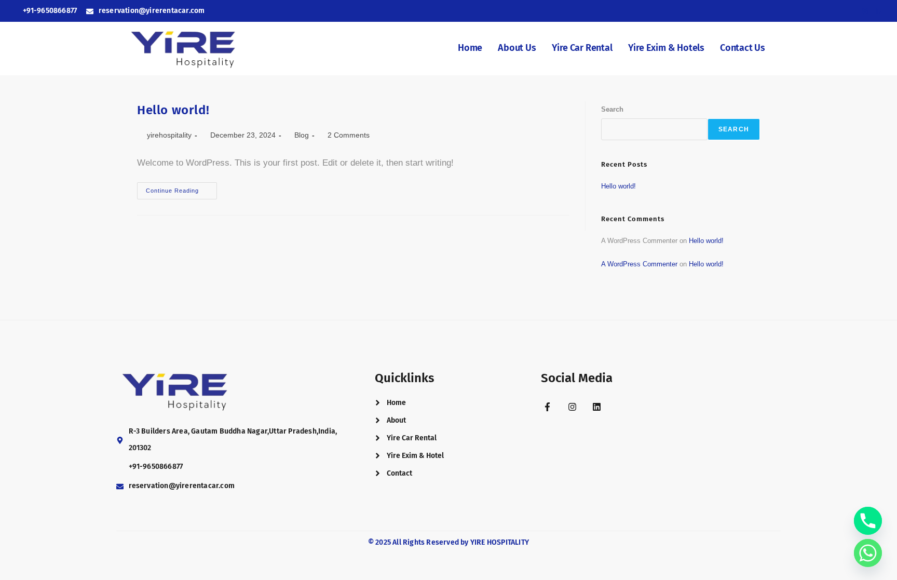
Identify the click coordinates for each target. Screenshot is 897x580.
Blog (301, 135)
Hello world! (173, 110)
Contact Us (742, 47)
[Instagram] (571, 406)
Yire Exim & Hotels (666, 47)
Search (612, 109)
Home (470, 47)
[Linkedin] (596, 406)
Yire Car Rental (582, 47)
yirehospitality (169, 135)
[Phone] (868, 521)
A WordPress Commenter (639, 264)
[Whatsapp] (868, 553)
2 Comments (349, 135)
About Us (517, 47)
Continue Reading (181, 188)
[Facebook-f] (547, 406)
